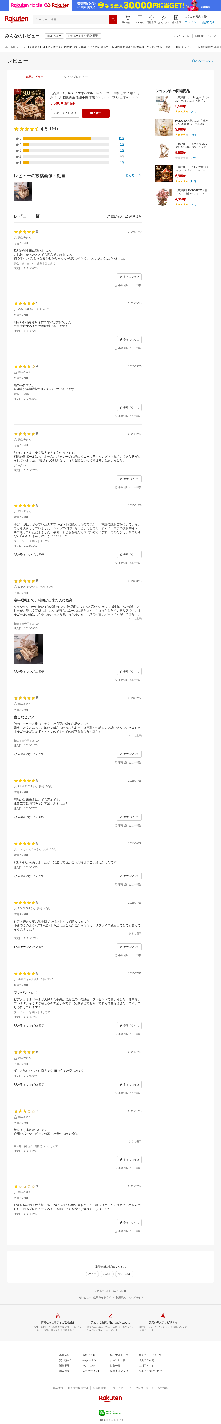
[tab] (34, 77)
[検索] (113, 19)
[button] (140, 19)
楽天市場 (10, 47)
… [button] (21, 47)
